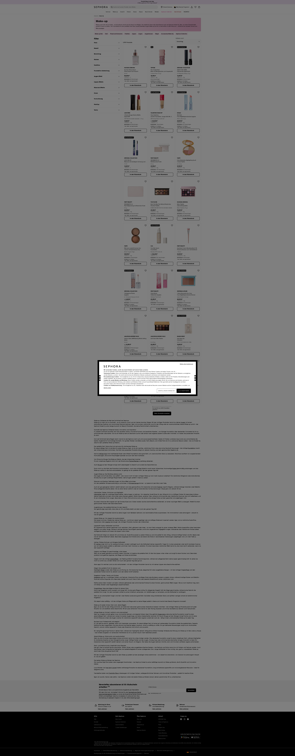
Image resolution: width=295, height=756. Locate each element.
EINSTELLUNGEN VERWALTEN (166, 390)
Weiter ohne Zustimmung (186, 364)
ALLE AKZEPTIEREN (183, 390)
